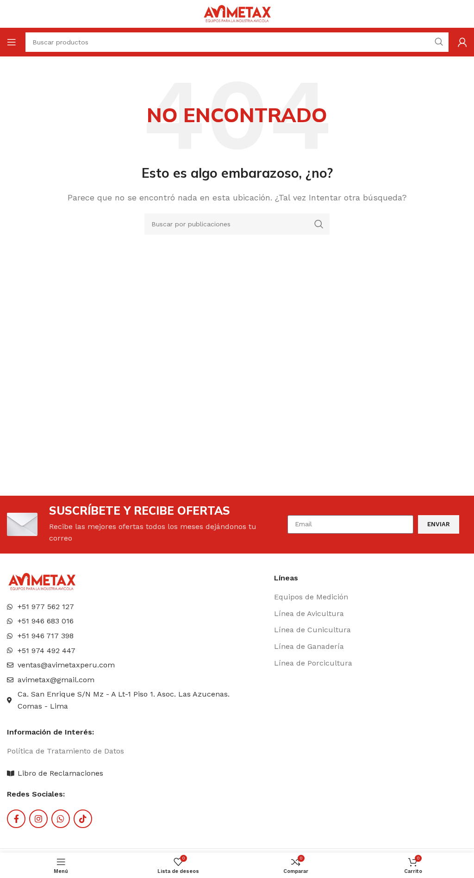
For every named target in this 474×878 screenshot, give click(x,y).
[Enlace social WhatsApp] (60, 819)
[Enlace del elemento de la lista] (366, 597)
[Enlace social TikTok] (83, 819)
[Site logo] (237, 13)
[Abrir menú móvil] (11, 42)
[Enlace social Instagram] (38, 819)
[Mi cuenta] (462, 42)
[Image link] (41, 581)
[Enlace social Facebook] (16, 819)
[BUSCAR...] (319, 224)
